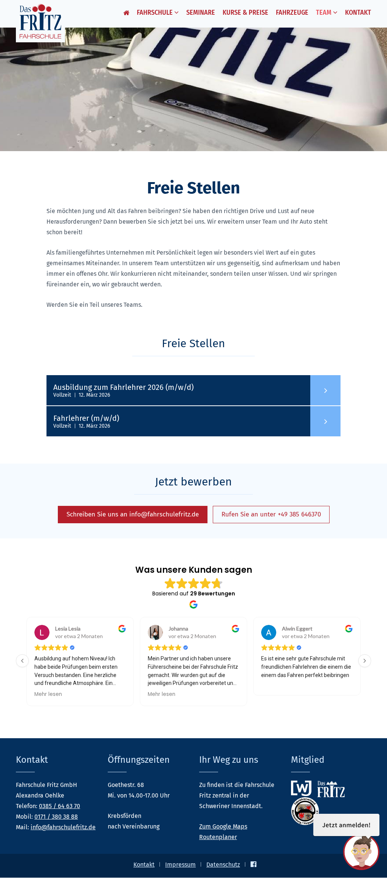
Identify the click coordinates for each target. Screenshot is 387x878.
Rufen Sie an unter (271, 514)
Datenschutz (223, 864)
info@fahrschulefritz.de (63, 827)
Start (126, 14)
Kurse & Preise (245, 12)
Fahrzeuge (292, 12)
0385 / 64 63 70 (59, 806)
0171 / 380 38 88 (56, 816)
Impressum (180, 864)
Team (324, 12)
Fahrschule (155, 12)
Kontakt (358, 12)
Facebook (253, 864)
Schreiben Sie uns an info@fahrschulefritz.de (133, 514)
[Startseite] (40, 21)
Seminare (200, 12)
